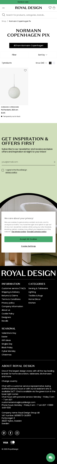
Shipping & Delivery (11, 292)
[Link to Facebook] (10, 433)
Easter (4, 337)
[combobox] (42, 55)
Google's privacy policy (36, 232)
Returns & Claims (10, 296)
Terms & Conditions (11, 299)
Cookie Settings (28, 246)
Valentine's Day (9, 333)
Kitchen (32, 303)
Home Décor (34, 299)
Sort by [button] (41, 54)
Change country (9, 381)
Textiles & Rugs (35, 296)
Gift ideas (6, 340)
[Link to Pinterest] (4, 433)
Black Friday (7, 347)
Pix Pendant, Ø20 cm (9, 110)
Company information (12, 306)
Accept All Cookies (28, 239)
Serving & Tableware (38, 288)
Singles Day (7, 344)
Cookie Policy (8, 314)
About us (6, 310)
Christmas (6, 355)
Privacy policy (8, 303)
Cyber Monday (8, 351)
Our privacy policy (18, 232)
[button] (50, 7)
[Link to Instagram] (17, 433)
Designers (6, 317)
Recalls (5, 321)
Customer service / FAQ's (14, 288)
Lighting (32, 292)
